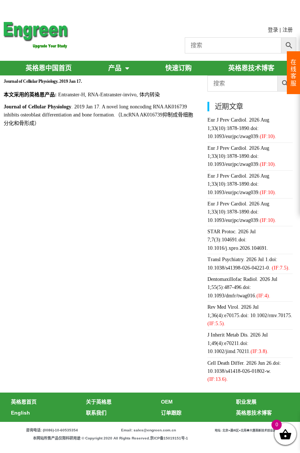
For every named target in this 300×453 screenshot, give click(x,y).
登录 (273, 30)
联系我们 (96, 413)
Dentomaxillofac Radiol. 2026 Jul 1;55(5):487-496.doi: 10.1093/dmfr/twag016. (242, 287)
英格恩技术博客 (251, 68)
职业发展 (246, 402)
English (20, 413)
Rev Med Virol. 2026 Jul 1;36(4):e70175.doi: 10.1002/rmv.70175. (249, 315)
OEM (167, 402)
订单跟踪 (171, 413)
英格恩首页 (24, 402)
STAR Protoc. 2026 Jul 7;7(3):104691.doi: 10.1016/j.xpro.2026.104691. (237, 240)
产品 (114, 68)
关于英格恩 (99, 402)
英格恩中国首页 (49, 68)
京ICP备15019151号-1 (169, 438)
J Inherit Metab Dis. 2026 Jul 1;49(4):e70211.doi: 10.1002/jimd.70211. (238, 343)
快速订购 (178, 68)
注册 (287, 30)
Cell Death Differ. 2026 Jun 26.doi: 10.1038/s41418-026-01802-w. (244, 371)
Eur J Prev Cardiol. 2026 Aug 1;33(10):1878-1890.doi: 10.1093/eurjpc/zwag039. (241, 128)
